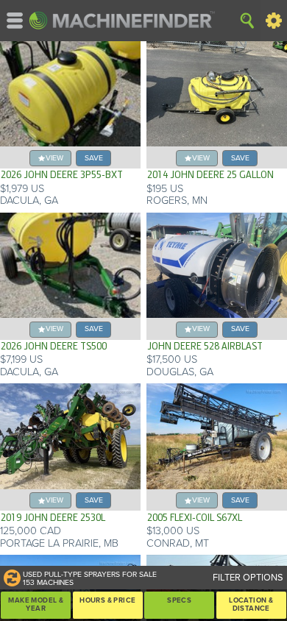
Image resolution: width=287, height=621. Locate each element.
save (94, 158)
